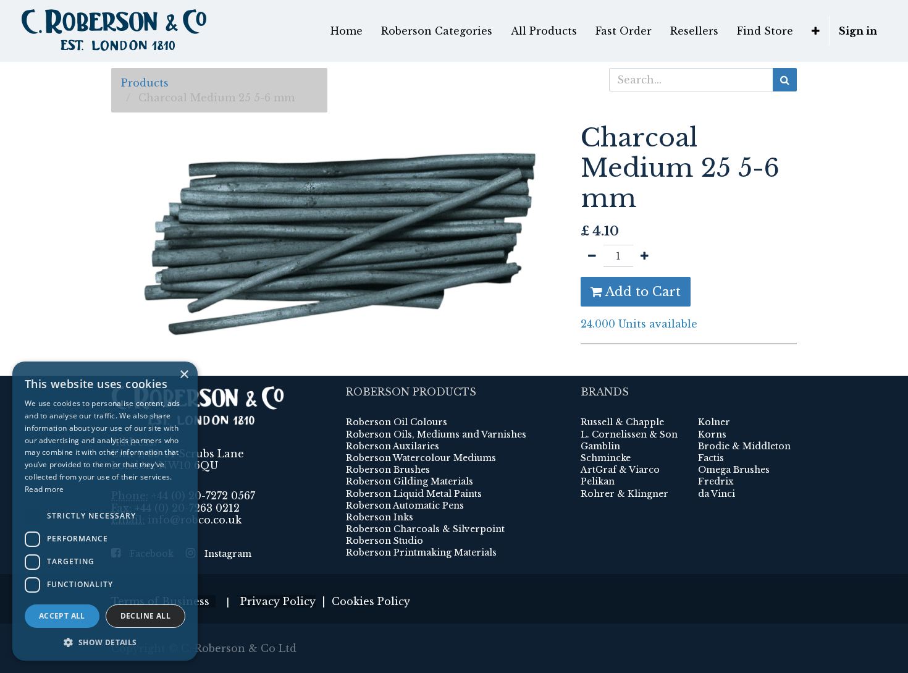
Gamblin (600, 446)
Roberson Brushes (388, 469)
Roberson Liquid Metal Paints (414, 493)
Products (145, 83)
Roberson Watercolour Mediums (421, 457)
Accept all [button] (62, 616)
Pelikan (598, 481)
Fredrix (716, 481)
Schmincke (606, 457)
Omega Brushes (734, 469)
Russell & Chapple (622, 422)
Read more (44, 489)
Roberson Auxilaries (392, 446)
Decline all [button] (145, 616)
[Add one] (644, 256)
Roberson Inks (379, 517)
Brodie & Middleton (744, 446)
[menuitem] (346, 31)
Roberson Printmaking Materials (421, 552)
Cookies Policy (371, 601)
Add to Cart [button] (641, 291)
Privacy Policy (278, 601)
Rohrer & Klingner (624, 493)
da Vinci (716, 493)
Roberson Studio (384, 540)
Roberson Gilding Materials (409, 481)
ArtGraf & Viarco (620, 469)
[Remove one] (592, 256)
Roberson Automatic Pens (405, 505)
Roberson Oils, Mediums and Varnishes (436, 434)
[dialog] (105, 511)
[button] (815, 31)
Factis (711, 457)
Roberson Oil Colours (396, 422)
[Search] (785, 79)
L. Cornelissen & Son (629, 434)
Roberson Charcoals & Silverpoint (425, 529)
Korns (712, 434)
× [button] (183, 374)
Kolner (714, 422)
